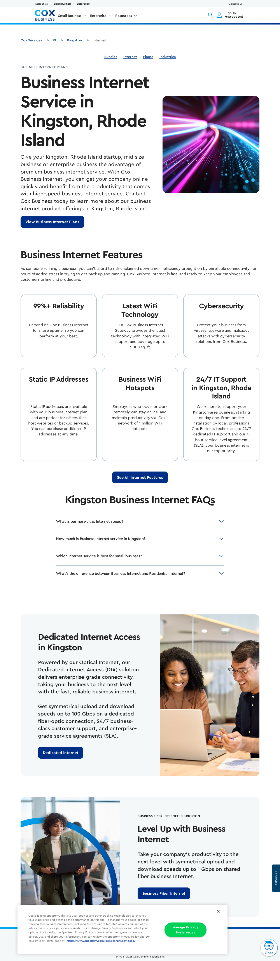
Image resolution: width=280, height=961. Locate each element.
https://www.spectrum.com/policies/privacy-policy (100, 941)
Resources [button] (123, 16)
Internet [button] (130, 57)
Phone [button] (148, 57)
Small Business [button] (69, 16)
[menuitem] (72, 17)
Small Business (62, 3)
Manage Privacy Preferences (185, 930)
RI (54, 40)
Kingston (74, 40)
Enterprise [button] (98, 16)
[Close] (218, 911)
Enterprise (83, 3)
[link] (52, 222)
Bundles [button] (110, 57)
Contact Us (235, 3)
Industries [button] (167, 57)
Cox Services (31, 40)
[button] (210, 15)
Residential (41, 3)
